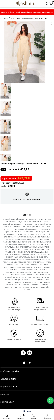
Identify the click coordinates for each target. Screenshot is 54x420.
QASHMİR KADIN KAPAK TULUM (23, 244)
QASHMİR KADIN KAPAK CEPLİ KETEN (18, 237)
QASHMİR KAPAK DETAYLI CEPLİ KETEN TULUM (23, 272)
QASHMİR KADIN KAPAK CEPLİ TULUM (34, 239)
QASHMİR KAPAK (10, 267)
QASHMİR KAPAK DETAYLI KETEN (38, 274)
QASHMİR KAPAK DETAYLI (27, 267)
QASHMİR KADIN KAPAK (34, 219)
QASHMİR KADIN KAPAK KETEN (15, 242)
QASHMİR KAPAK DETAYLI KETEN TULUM (20, 277)
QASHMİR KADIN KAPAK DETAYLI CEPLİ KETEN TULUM (27, 225)
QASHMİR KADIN (17, 219)
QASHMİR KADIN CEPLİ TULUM (20, 262)
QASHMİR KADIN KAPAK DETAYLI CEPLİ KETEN (20, 224)
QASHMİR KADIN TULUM (39, 264)
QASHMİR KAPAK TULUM (31, 287)
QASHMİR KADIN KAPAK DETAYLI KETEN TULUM (23, 232)
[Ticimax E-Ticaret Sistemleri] (27, 411)
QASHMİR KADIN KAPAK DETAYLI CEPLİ (35, 222)
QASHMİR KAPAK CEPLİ (26, 280)
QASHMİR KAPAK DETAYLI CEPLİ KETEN (32, 269)
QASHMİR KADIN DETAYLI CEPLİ (23, 247)
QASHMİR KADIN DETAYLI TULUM (18, 257)
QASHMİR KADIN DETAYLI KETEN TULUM (35, 254)
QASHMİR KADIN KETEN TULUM (17, 264)
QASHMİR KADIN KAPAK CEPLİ (38, 234)
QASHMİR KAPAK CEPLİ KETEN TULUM (28, 282)
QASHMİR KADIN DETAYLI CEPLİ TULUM (25, 252)
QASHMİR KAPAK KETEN (31, 285)
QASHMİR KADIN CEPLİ (39, 257)
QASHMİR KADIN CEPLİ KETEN (15, 259)
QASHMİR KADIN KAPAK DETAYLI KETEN (35, 229)
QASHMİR (7, 219)
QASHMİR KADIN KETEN (41, 262)
